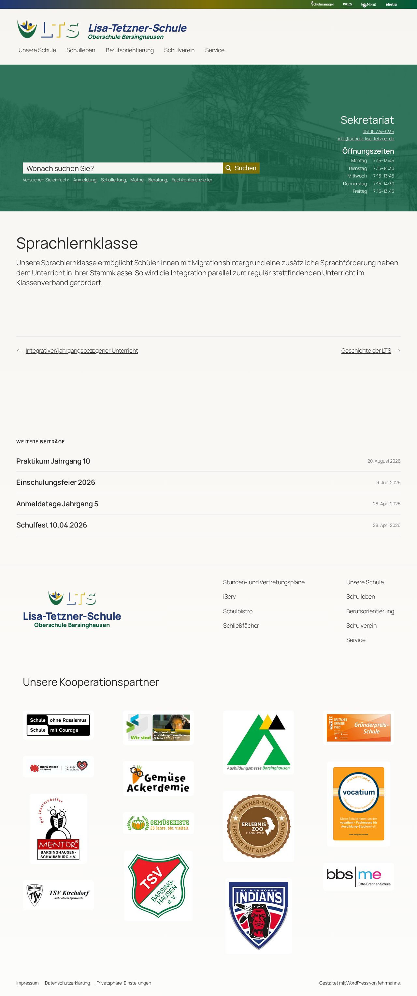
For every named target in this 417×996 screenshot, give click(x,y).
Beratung (157, 179)
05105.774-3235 (378, 131)
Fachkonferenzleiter (192, 179)
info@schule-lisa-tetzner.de (366, 138)
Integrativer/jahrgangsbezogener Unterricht (82, 350)
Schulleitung (113, 179)
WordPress (357, 983)
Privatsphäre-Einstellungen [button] (123, 983)
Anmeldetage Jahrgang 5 (57, 504)
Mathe (137, 179)
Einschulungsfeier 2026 (55, 482)
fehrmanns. (389, 983)
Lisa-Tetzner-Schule (137, 28)
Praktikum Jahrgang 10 (53, 461)
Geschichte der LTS (366, 350)
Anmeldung (84, 179)
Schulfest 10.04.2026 (51, 525)
